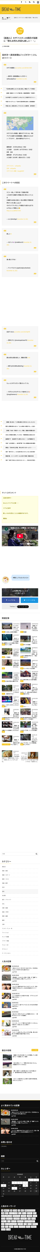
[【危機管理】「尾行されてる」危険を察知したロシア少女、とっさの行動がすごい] (25, 727)
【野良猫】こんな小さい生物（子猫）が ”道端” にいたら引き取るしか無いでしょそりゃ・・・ (24, 978)
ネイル (33, 1218)
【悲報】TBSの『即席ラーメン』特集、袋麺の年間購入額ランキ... (21, 430)
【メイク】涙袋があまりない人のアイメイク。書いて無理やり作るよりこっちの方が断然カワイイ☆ (25, 987)
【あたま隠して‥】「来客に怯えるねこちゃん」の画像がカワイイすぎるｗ (25, 1063)
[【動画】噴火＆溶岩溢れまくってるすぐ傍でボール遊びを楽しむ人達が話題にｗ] (25, 676)
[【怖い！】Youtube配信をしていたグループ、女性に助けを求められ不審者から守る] (25, 689)
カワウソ (35, 1224)
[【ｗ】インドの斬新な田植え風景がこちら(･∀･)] (7, 665)
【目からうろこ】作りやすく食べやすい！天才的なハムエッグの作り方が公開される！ (25, 969)
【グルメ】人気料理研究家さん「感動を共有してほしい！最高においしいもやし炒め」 (10, 758)
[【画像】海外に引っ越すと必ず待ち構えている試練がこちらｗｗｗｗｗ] (7, 727)
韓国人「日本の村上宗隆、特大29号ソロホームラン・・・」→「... (21, 447)
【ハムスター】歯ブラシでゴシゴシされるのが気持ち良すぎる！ (25, 1005)
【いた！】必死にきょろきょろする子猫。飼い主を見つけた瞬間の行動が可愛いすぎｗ (25, 1033)
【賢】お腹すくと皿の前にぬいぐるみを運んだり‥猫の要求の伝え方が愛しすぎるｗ (24, 1071)
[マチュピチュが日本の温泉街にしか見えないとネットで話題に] (7, 654)
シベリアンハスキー (29, 1221)
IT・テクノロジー (6, 744)
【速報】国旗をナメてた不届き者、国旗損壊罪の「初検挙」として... (21, 93)
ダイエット (5, 949)
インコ (16, 1226)
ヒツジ (34, 1216)
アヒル (28, 1226)
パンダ (3, 1218)
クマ (25, 1224)
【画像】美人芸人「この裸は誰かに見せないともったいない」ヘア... (21, 422)
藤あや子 (7, 1210)
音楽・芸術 (5, 871)
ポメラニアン (16, 1216)
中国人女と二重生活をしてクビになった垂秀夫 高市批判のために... (21, 106)
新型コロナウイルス (30, 1210)
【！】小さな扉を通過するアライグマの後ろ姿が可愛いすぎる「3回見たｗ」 (29, 758)
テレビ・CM (5, 945)
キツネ (29, 1224)
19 (14, 1188)
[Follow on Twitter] (25, 2)
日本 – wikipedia (11, 168)
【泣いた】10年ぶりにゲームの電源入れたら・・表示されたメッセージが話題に (25, 1014)
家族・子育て (5, 912)
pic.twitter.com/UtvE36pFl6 (22, 332)
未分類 (3, 895)
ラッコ (24, 1213)
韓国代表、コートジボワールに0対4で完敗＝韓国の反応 (20, 456)
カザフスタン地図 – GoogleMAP (15, 171)
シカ (3, 1224)
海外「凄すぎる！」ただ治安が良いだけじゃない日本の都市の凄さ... (21, 452)
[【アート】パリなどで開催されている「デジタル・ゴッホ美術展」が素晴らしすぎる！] (25, 739)
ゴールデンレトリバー (11, 1224)
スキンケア (20, 1221)
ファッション (5, 932)
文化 (3, 904)
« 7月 (2, 1196)
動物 (3, 644)
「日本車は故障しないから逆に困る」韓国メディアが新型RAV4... (21, 89)
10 (3, 1185)
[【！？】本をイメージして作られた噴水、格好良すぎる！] (7, 690)
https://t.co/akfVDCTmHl (14, 211)
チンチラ (14, 1221)
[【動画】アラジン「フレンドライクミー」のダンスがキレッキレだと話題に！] (7, 701)
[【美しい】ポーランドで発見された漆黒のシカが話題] (25, 641)
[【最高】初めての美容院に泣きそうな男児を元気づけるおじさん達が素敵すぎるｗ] (7, 714)
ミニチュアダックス (6, 1216)
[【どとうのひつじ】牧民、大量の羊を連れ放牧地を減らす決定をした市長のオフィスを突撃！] (25, 714)
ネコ (29, 1218)
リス (20, 1213)
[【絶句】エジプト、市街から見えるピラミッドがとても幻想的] (25, 665)
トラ (9, 1221)
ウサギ (11, 1226)
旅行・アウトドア (6, 899)
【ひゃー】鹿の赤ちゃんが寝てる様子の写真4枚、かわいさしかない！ (25, 1079)
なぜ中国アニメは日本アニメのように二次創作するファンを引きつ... (21, 97)
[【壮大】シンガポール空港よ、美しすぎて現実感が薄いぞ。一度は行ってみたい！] (25, 652)
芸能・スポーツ (6, 875)
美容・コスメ (5, 879)
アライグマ (22, 1226)
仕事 (3, 924)
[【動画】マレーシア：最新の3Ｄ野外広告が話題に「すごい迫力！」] (7, 741)
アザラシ (34, 1226)
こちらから (4, 1146)
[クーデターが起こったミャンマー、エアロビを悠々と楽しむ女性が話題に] (7, 628)
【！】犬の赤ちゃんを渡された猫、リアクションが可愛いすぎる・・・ (25, 996)
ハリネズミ (16, 1218)
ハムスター (23, 1218)
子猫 (3, 1213)
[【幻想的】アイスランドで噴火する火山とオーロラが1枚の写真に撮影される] (7, 677)
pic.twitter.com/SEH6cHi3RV (23, 68)
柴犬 (22, 1210)
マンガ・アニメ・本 (7, 928)
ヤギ (35, 1213)
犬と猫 (15, 1210)
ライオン (30, 1213)
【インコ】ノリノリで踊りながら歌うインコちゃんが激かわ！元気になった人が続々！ (25, 1024)
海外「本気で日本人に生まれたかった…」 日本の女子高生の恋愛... (21, 460)
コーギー (20, 1224)
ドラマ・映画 (5, 941)
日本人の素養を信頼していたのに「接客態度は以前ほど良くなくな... (21, 435)
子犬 (7, 1213)
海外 (3, 632)
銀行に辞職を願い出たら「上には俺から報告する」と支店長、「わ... (21, 426)
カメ (3, 1226)
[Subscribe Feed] (29, 2)
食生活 (3, 867)
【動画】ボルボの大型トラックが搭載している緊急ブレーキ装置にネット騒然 (25, 1056)
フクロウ (29, 1216)
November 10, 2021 (21, 79)
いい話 (8, 1229)
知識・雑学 (5, 883)
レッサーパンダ (13, 1213)
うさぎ (3, 1229)
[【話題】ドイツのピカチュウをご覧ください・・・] (25, 703)
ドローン (4, 1221)
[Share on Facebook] (21, 2)
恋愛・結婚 (5, 908)
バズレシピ (9, 1218)
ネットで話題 (5, 937)
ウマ (7, 1226)
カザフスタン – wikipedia (14, 166)
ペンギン (23, 1216)
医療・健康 (5, 916)
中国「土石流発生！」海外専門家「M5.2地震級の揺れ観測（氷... (21, 443)
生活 (3, 887)
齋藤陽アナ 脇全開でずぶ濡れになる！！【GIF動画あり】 (20, 439)
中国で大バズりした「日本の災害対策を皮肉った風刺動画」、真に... (21, 101)
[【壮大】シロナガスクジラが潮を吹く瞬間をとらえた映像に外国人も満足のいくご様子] (7, 639)
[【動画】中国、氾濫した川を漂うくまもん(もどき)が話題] (25, 628)
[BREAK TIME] (11, 10)
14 (25, 1185)
